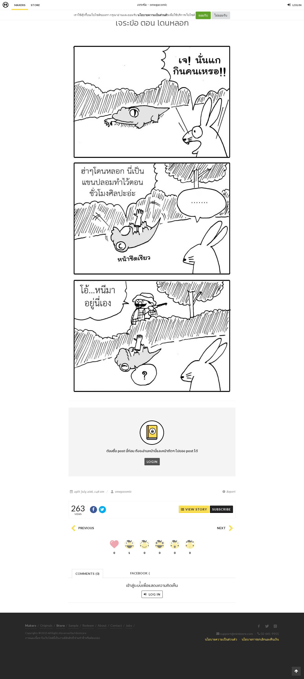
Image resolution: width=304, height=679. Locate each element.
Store (35, 5)
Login (152, 462)
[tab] (87, 573)
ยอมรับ (203, 15)
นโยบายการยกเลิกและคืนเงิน (260, 639)
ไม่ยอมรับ (220, 15)
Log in (154, 594)
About (102, 625)
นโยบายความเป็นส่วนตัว (153, 15)
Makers (19, 5)
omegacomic (158, 4)
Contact (116, 625)
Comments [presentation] (87, 573)
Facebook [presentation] (140, 574)
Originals (46, 625)
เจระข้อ (142, 4)
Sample (74, 625)
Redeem (88, 625)
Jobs (129, 625)
